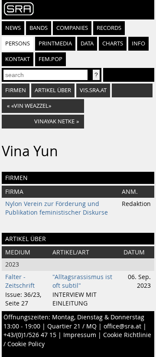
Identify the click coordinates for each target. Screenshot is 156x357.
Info (138, 43)
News (13, 28)
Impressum (79, 335)
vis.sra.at (93, 90)
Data (87, 43)
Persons (17, 43)
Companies (72, 28)
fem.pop (50, 59)
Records (109, 28)
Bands (38, 28)
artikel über (53, 90)
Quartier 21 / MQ (72, 326)
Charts (112, 43)
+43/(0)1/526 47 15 (29, 335)
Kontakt (17, 59)
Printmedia (55, 43)
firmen (15, 90)
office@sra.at (122, 326)
